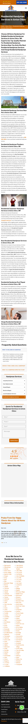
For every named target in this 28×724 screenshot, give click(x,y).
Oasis (17, 608)
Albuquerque (7, 567)
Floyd (5, 641)
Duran (5, 625)
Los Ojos (18, 581)
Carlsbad (6, 593)
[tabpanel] (14, 535)
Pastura (18, 611)
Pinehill (18, 616)
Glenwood (6, 647)
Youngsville (19, 664)
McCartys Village (20, 592)
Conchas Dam (8, 611)
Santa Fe (18, 641)
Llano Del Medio (20, 576)
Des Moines (7, 622)
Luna (17, 586)
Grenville (6, 650)
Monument (19, 595)
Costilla (6, 613)
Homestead (7, 655)
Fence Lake (7, 639)
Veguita (18, 652)
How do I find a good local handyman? (13, 365)
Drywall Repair (4, 709)
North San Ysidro (20, 606)
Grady (5, 648)
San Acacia (19, 638)
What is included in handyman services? (11, 350)
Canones (6, 588)
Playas (18, 618)
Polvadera (18, 620)
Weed (17, 657)
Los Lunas (19, 579)
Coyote (6, 615)
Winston (18, 662)
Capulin (6, 592)
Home (2, 26)
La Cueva (6, 662)
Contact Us (3, 711)
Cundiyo (6, 618)
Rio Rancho (19, 629)
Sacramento (19, 636)
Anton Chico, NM (21, 712)
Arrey (5, 577)
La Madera (7, 666)
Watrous (18, 655)
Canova (6, 590)
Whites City (19, 659)
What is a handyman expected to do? (13, 369)
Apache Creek (7, 574)
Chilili (5, 602)
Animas (6, 569)
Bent (5, 579)
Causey (6, 597)
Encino (6, 627)
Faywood (6, 638)
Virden (17, 654)
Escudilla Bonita (8, 632)
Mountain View (20, 601)
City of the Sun (8, 604)
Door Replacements (5, 707)
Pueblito (18, 622)
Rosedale (18, 632)
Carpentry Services (5, 704)
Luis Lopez (19, 583)
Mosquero (18, 599)
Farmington (7, 636)
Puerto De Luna (20, 623)
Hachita (6, 652)
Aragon (6, 576)
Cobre (5, 609)
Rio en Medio (19, 627)
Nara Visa (18, 602)
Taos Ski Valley (20, 650)
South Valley (19, 648)
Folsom (6, 643)
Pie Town (18, 615)
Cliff (5, 606)
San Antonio (19, 639)
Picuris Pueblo (19, 613)
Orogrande (19, 609)
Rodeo (18, 631)
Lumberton (19, 585)
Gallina (6, 645)
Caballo (6, 586)
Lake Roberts (19, 565)
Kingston (6, 661)
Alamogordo (7, 565)
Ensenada (6, 629)
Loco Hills (18, 577)
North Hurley (19, 604)
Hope (5, 657)
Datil (5, 620)
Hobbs (6, 654)
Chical (5, 601)
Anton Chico (9, 26)
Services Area (4, 714)
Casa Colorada (8, 595)
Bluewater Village (8, 583)
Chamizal (6, 599)
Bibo (5, 581)
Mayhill (18, 590)
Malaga (18, 588)
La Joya (6, 664)
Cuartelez (6, 616)
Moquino (18, 597)
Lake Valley (19, 570)
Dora (5, 623)
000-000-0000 (22, 2)
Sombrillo (18, 643)
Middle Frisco (19, 593)
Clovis (5, 608)
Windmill (18, 661)
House (6, 659)
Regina (18, 625)
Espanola (6, 634)
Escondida (7, 631)
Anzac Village (7, 572)
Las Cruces (19, 572)
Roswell (18, 634)
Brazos (6, 585)
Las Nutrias (19, 574)
